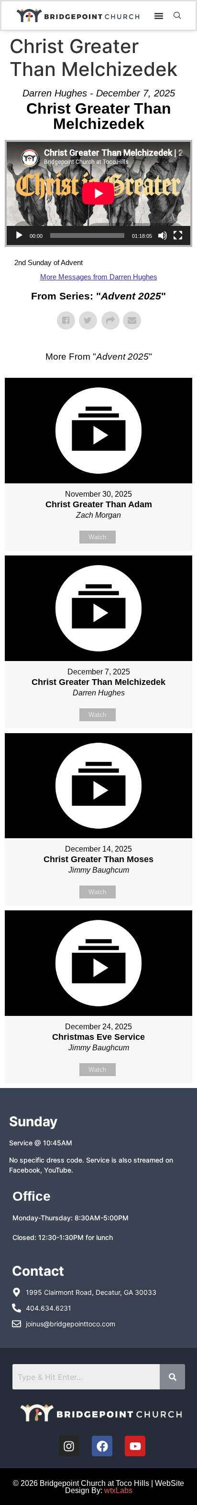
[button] (159, 16)
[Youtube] (135, 1446)
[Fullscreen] (178, 235)
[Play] (19, 235)
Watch (97, 537)
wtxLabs (118, 1490)
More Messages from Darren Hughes (98, 277)
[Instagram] (69, 1446)
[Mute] (162, 235)
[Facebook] (102, 1446)
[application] (98, 193)
